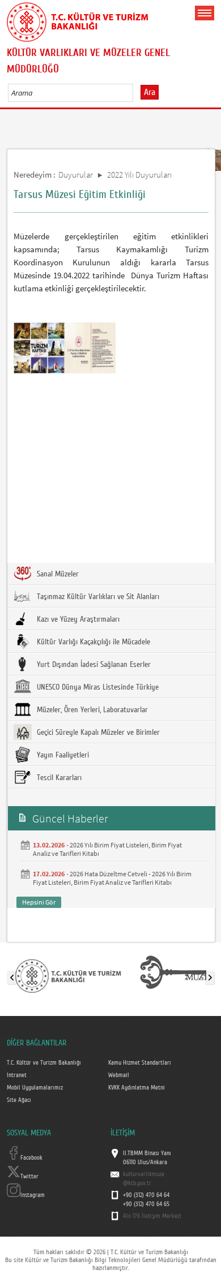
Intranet (17, 1075)
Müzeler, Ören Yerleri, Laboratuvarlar (91, 709)
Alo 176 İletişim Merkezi (152, 1216)
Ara (149, 92)
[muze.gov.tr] (174, 975)
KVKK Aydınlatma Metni (136, 1087)
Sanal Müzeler (57, 574)
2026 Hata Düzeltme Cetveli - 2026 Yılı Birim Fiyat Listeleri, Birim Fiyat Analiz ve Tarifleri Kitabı (112, 877)
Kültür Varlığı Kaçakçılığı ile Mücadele (92, 642)
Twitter (29, 1176)
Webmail (118, 1075)
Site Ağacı (19, 1100)
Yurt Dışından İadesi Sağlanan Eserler (93, 664)
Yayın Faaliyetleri (62, 755)
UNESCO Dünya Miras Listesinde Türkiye (97, 687)
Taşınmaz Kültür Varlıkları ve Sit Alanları (97, 596)
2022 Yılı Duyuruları (139, 174)
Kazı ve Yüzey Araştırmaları (77, 619)
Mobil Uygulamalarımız (35, 1087)
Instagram (32, 1195)
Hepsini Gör (39, 902)
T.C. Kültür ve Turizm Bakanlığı (44, 1063)
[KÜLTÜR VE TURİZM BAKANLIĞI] (68, 975)
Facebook (31, 1158)
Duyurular (75, 174)
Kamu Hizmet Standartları (139, 1063)
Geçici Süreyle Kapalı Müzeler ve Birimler (97, 732)
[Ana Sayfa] (77, 20)
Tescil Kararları (58, 777)
